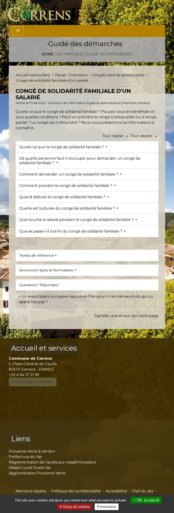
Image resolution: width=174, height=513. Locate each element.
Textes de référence (36, 255)
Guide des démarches (109, 54)
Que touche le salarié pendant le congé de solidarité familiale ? (76, 220)
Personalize (106, 507)
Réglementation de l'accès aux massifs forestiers (52, 462)
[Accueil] (41, 12)
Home (47, 54)
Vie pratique (69, 54)
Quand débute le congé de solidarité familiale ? (62, 197)
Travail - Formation (71, 75)
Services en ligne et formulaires (46, 270)
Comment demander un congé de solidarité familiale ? (69, 174)
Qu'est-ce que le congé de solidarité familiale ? (62, 147)
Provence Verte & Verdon (32, 451)
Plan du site (143, 491)
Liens (20, 438)
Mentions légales (31, 491)
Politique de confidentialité (76, 491)
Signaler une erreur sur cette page (126, 316)
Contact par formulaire (32, 382)
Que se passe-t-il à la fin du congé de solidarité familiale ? (71, 231)
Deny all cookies (76, 507)
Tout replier (115, 136)
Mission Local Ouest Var (30, 468)
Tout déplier (144, 136)
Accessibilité (116, 491)
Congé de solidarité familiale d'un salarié (52, 80)
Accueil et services (44, 348)
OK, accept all (147, 500)
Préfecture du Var (25, 457)
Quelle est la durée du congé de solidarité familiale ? (67, 208)
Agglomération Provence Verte (37, 473)
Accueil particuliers (33, 75)
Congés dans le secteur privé (118, 75)
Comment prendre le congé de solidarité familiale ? (66, 185)
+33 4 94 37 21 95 (24, 375)
